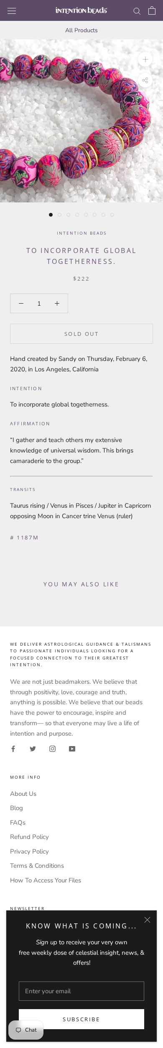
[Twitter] (33, 748)
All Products (81, 30)
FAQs (17, 822)
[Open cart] (151, 10)
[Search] (137, 10)
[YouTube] (72, 748)
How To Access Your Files (45, 880)
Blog (16, 808)
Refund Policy (29, 837)
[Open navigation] (12, 10)
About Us (23, 794)
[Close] (147, 920)
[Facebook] (13, 748)
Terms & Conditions (37, 865)
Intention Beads (82, 233)
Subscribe (81, 1019)
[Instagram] (52, 748)
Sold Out (81, 333)
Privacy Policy (29, 851)
